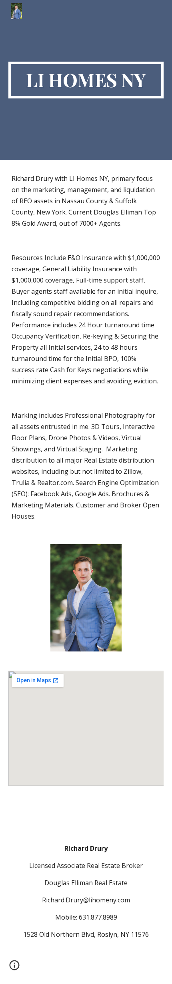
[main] (86, 80)
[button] (14, 968)
